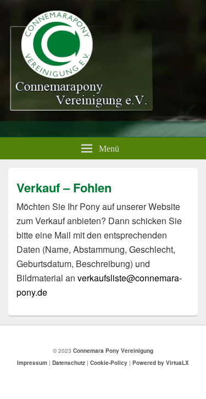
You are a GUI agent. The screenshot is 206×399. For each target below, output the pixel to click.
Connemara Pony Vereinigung (113, 350)
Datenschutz (68, 363)
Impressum (32, 363)
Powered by (160, 363)
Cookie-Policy (108, 363)
